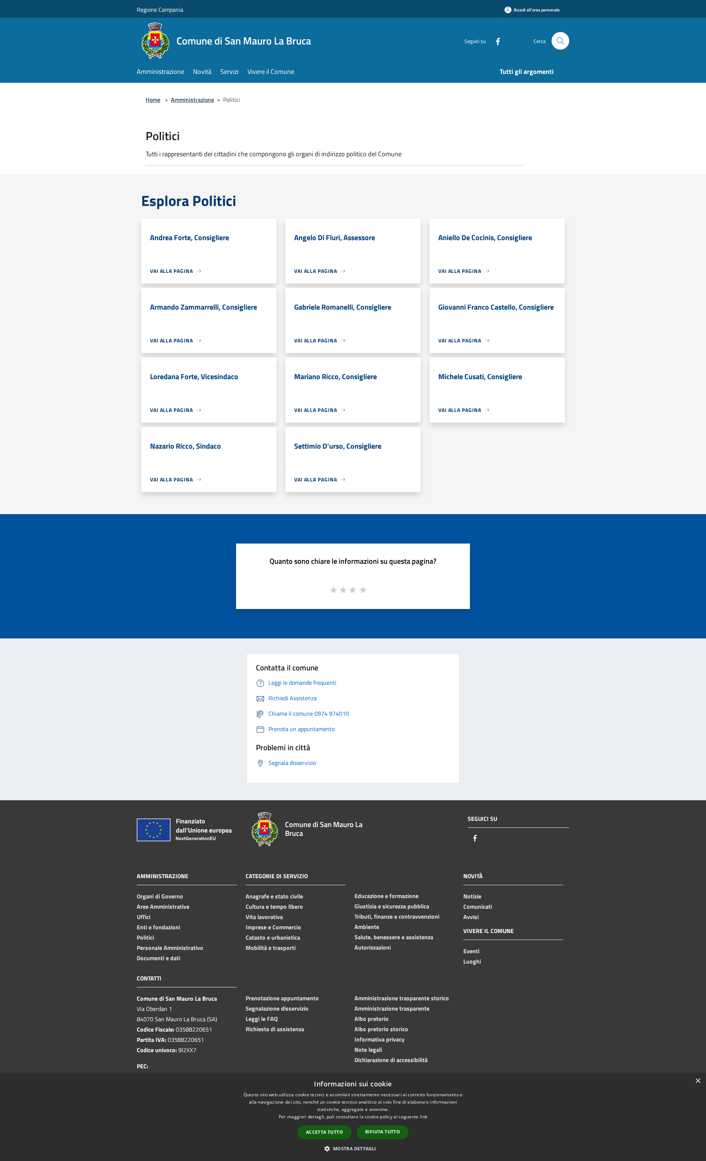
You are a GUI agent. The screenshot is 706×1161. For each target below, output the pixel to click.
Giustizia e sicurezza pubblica (391, 906)
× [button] (697, 1081)
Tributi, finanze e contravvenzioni (396, 916)
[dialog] (353, 1117)
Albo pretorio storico (381, 1029)
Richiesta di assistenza (275, 1029)
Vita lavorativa (264, 916)
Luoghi (472, 961)
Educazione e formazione (386, 895)
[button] (353, 1148)
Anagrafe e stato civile (274, 896)
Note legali (368, 1049)
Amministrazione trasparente (391, 1008)
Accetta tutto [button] (324, 1132)
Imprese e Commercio (273, 927)
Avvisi (471, 916)
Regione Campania (160, 9)
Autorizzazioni (372, 947)
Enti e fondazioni (158, 927)
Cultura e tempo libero (274, 906)
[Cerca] (560, 41)
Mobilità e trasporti (271, 947)
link (423, 1117)
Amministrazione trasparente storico (401, 998)
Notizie (472, 896)
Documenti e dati (158, 958)
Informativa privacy (379, 1039)
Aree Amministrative (163, 906)
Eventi (471, 951)
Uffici (143, 916)
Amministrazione (192, 99)
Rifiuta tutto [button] (382, 1132)
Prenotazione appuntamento (282, 998)
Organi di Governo (160, 896)
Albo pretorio (371, 1018)
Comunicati (477, 906)
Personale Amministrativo (170, 947)
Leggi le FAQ (262, 1018)
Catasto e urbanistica (273, 937)
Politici (145, 937)
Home (153, 99)
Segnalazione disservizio (277, 1008)
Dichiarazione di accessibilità (391, 1059)
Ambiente (366, 926)
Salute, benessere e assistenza (393, 937)
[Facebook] (495, 41)
